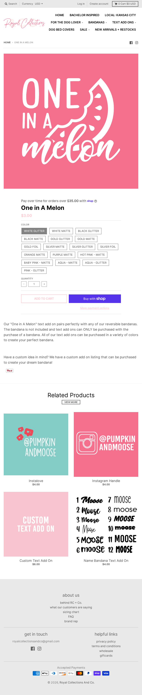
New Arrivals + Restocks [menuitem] (115, 29)
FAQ (71, 616)
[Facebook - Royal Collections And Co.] (131, 42)
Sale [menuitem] (83, 29)
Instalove (36, 481)
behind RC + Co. (71, 602)
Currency (27, 3)
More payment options (94, 308)
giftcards (106, 655)
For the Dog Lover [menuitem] (66, 22)
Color (25, 224)
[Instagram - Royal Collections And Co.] (136, 42)
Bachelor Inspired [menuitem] (84, 15)
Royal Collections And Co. (77, 682)
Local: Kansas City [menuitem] (120, 15)
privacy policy (106, 641)
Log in (81, 3)
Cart (127, 3)
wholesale (106, 651)
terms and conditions (106, 646)
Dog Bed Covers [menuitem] (61, 29)
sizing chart (71, 612)
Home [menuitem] (59, 15)
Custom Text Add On (36, 561)
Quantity (27, 278)
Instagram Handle (106, 481)
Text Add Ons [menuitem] (123, 22)
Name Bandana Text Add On (106, 561)
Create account (99, 3)
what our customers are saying (71, 607)
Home (7, 42)
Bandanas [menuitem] (96, 22)
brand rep (71, 621)
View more (71, 402)
